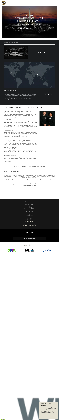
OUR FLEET (42, 52)
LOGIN (37, 28)
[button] (55, 3)
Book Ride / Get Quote (25, 28)
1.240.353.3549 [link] (29, 15)
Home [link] (32, 3)
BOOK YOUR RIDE (29, 225)
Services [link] (38, 3)
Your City (47, 94)
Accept (48, 416)
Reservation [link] (45, 3)
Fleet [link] (50, 3)
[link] (4, 2)
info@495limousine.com (29, 221)
